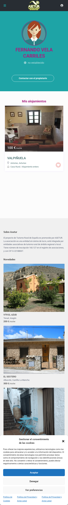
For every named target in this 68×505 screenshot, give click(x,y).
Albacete (7, 380)
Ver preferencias (34, 490)
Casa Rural (15, 167)
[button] (63, 441)
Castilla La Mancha (20, 380)
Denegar (34, 481)
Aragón (13, 318)
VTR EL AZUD (10, 314)
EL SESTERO (9, 376)
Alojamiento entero (30, 167)
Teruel (6, 318)
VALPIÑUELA (16, 158)
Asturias (14, 163)
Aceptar (34, 472)
